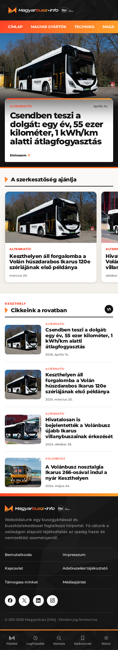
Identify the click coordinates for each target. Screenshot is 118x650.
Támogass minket (21, 582)
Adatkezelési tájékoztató (85, 568)
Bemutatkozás (18, 554)
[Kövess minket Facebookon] (10, 600)
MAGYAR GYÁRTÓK (48, 26)
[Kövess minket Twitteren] (24, 600)
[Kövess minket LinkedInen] (38, 600)
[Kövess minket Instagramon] (52, 600)
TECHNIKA (84, 26)
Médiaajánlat (74, 582)
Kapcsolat (14, 568)
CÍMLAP (15, 26)
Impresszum (74, 554)
